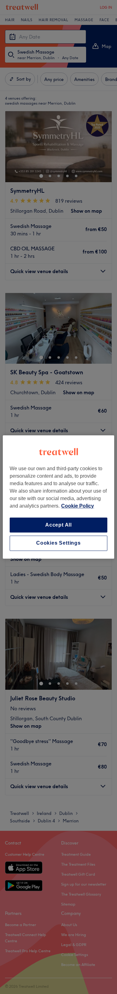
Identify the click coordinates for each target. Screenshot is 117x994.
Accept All (58, 525)
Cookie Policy (77, 506)
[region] (58, 497)
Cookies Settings (58, 543)
